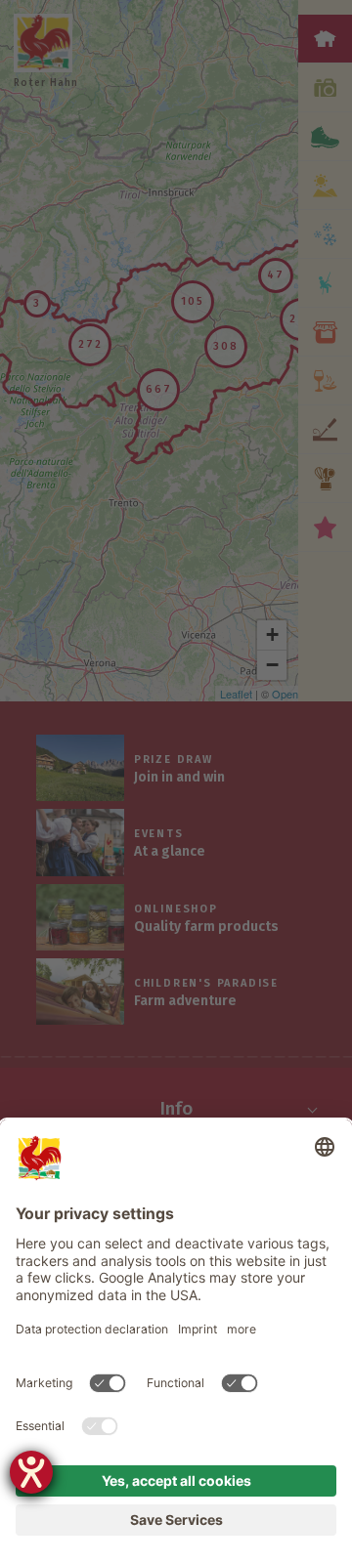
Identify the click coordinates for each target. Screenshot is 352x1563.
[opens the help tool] (31, 1472)
